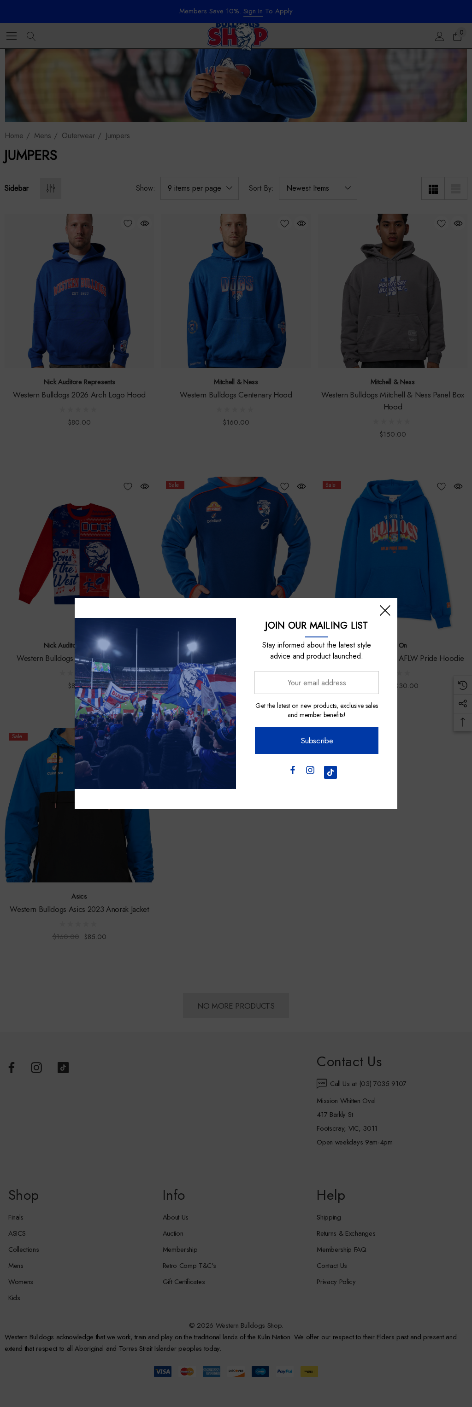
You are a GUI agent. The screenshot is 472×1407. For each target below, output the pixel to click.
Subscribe (317, 740)
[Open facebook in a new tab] (292, 772)
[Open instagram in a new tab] (310, 772)
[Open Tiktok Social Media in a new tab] (330, 772)
